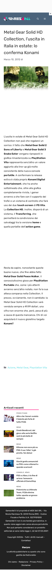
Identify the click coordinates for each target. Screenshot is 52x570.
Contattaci (26, 540)
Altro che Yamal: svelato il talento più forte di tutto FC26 (27, 419)
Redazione (23, 562)
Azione (11, 367)
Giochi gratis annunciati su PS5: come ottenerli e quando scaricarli (27, 464)
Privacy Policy (36, 562)
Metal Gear (22, 367)
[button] (37, 19)
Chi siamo (12, 562)
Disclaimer (26, 565)
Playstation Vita (38, 367)
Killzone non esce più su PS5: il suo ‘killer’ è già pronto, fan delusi (27, 450)
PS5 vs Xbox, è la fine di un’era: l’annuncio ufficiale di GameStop (26, 478)
